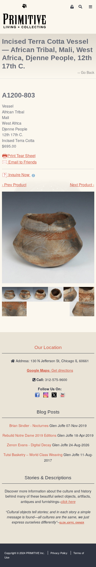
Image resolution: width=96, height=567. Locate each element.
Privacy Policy (58, 553)
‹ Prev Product (14, 184)
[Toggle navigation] (90, 7)
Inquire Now (19, 174)
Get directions (50, 370)
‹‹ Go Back (86, 72)
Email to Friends (22, 162)
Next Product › (82, 184)
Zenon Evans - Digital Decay (29, 444)
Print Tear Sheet (21, 155)
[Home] (28, 16)
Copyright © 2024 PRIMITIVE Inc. (24, 553)
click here (68, 501)
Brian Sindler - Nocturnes (28, 425)
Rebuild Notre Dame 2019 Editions (29, 435)
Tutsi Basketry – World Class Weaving (33, 454)
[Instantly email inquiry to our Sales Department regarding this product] (33, 175)
